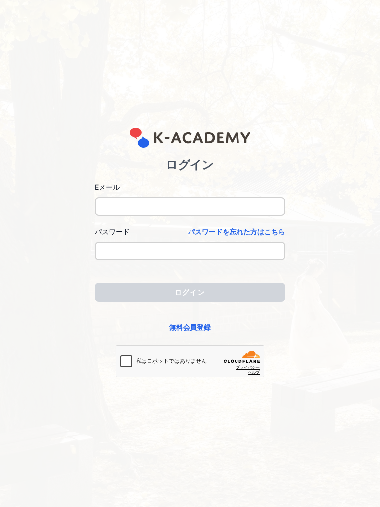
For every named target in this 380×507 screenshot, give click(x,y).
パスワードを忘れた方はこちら (236, 231)
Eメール (107, 187)
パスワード (112, 231)
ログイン (190, 292)
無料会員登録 (190, 327)
